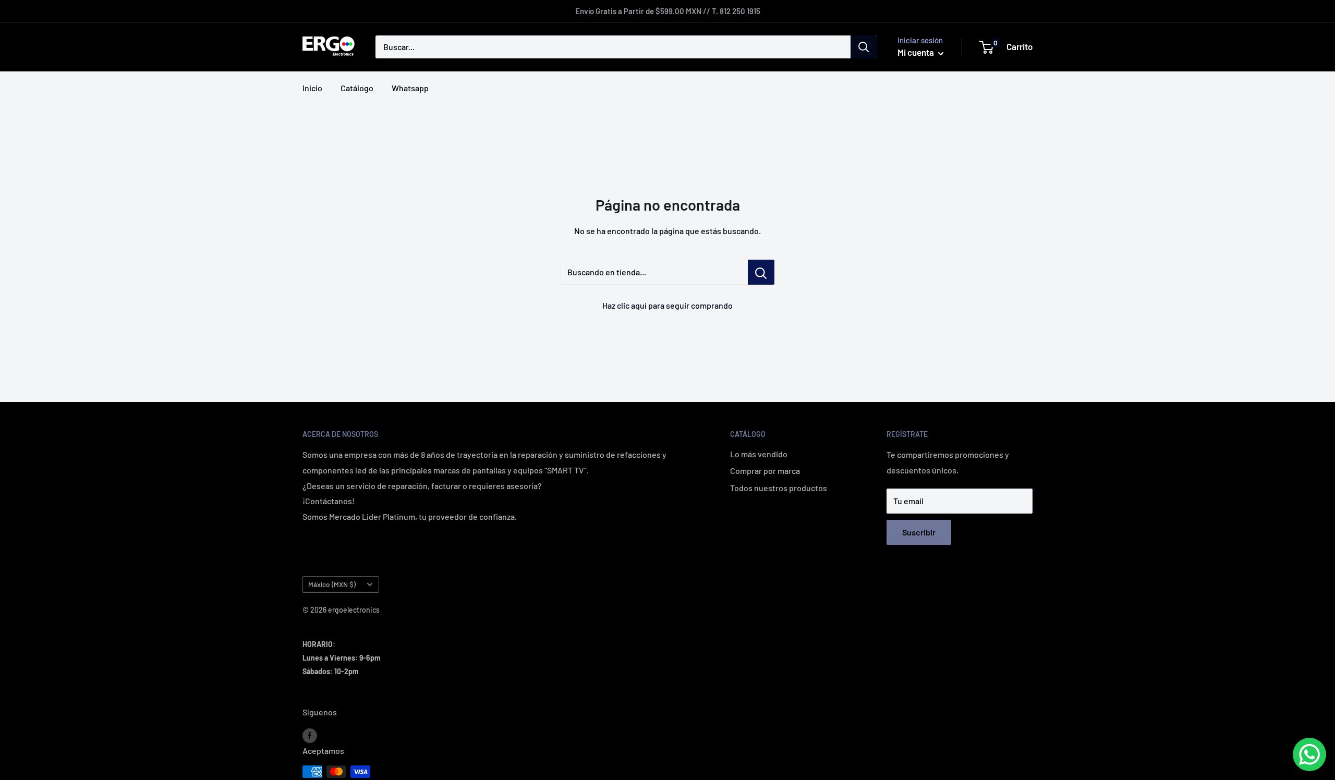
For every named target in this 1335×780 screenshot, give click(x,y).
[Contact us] (1309, 754)
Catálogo (357, 88)
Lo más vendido (758, 454)
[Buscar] (864, 46)
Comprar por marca (765, 471)
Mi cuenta (916, 52)
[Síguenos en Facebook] (309, 735)
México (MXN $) (332, 584)
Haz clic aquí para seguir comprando (667, 305)
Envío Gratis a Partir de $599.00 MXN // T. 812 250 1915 (667, 11)
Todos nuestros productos (778, 488)
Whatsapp (410, 88)
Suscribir (919, 532)
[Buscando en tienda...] (761, 272)
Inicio (312, 88)
